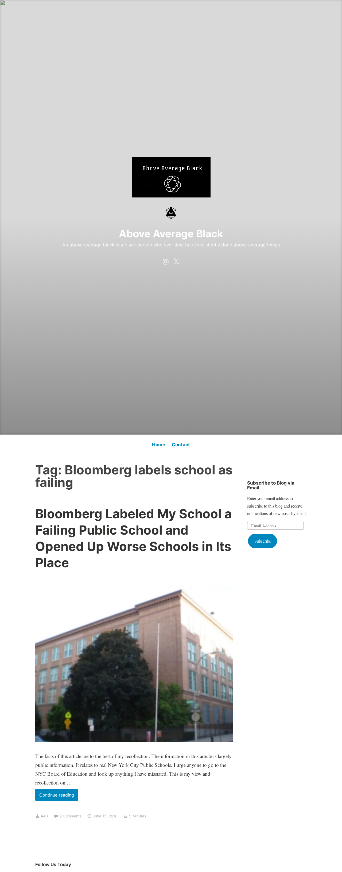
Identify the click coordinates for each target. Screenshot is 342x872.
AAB (44, 816)
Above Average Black (171, 233)
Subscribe (262, 541)
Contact (181, 444)
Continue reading (58, 796)
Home (158, 444)
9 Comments (70, 816)
